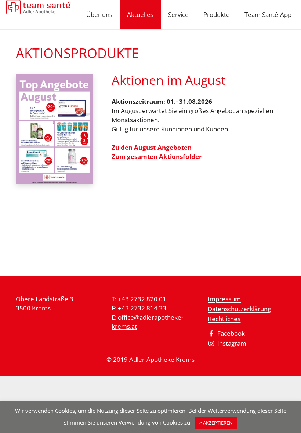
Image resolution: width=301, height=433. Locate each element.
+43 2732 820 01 (142, 299)
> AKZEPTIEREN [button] (216, 422)
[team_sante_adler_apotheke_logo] (38, 14)
